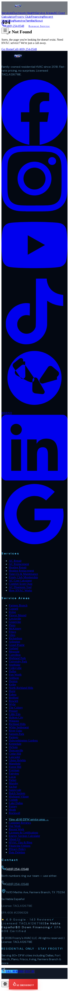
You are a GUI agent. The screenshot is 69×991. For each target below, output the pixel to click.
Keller (12, 684)
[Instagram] (34, 210)
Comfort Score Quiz (20, 583)
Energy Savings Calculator (24, 835)
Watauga (14, 720)
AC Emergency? (25, 985)
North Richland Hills (21, 687)
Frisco (12, 631)
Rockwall (14, 813)
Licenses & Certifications (23, 832)
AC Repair (15, 560)
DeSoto (13, 747)
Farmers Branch (18, 605)
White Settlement (19, 727)
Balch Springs (17, 793)
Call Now (11, 971)
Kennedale (15, 743)
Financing (37, 17)
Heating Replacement (21, 570)
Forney (13, 806)
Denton (13, 681)
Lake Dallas (16, 803)
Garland (13, 648)
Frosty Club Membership (23, 577)
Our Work (15, 826)
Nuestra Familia (24, 21)
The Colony (16, 707)
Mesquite (14, 651)
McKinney (15, 628)
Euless (12, 694)
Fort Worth (15, 674)
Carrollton (15, 654)
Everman (14, 770)
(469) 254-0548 (15, 25)
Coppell (13, 608)
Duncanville (16, 750)
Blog (11, 21)
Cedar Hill (15, 753)
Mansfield (14, 763)
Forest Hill (15, 766)
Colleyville (15, 668)
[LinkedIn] (34, 479)
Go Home (7, 49)
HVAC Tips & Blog (20, 842)
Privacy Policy (17, 849)
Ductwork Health (24, 13)
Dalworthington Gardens (23, 740)
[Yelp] (34, 409)
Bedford (13, 697)
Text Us (29, 971)
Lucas (12, 776)
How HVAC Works (20, 590)
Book (21, 971)
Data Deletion (17, 852)
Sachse (13, 786)
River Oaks (15, 730)
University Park (18, 661)
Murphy (13, 783)
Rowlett (13, 701)
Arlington (14, 641)
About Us (14, 839)
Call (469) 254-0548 (25, 49)
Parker (12, 780)
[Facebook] (34, 144)
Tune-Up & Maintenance (23, 573)
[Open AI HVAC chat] (5, 984)
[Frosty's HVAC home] (18, 9)
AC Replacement (19, 564)
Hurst (12, 691)
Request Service (39, 26)
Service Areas (44, 13)
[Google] (34, 545)
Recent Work (16, 829)
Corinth (13, 799)
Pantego (13, 737)
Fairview (14, 773)
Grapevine (15, 621)
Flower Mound (17, 615)
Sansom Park (16, 733)
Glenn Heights (17, 760)
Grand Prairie (16, 645)
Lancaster (14, 757)
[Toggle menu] (5, 31)
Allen (12, 635)
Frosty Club (23, 17)
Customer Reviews (20, 822)
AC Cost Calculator (20, 580)
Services (7, 13)
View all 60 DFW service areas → (29, 819)
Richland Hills (17, 724)
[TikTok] (34, 343)
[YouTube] (34, 276)
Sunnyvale (15, 789)
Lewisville (15, 618)
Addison (14, 677)
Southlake (14, 664)
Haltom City (16, 717)
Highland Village (19, 796)
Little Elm (14, 714)
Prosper (13, 710)
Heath (12, 809)
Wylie (12, 704)
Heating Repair (17, 567)
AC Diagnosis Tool (20, 587)
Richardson (15, 638)
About (38, 21)
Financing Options (19, 845)
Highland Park (17, 658)
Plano (12, 625)
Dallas (12, 671)
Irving (12, 612)
